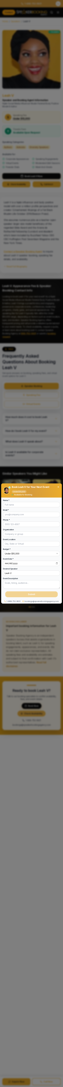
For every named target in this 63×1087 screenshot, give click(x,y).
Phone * (6, 520)
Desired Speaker (10, 569)
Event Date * (8, 559)
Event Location (9, 539)
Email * (6, 510)
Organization (8, 530)
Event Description (10, 579)
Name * (6, 500)
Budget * (7, 549)
